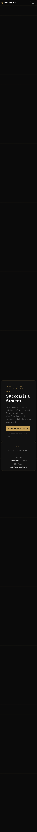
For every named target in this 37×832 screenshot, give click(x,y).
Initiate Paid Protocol (18, 428)
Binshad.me (10, 3)
